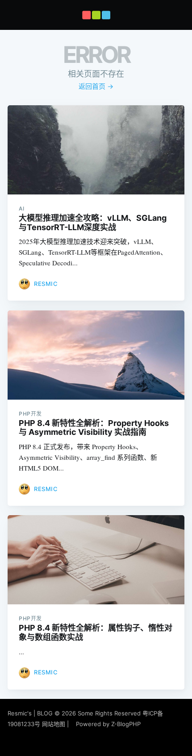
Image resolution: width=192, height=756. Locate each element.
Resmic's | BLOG (31, 713)
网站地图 (53, 723)
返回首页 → (96, 86)
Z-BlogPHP (126, 723)
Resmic (46, 283)
